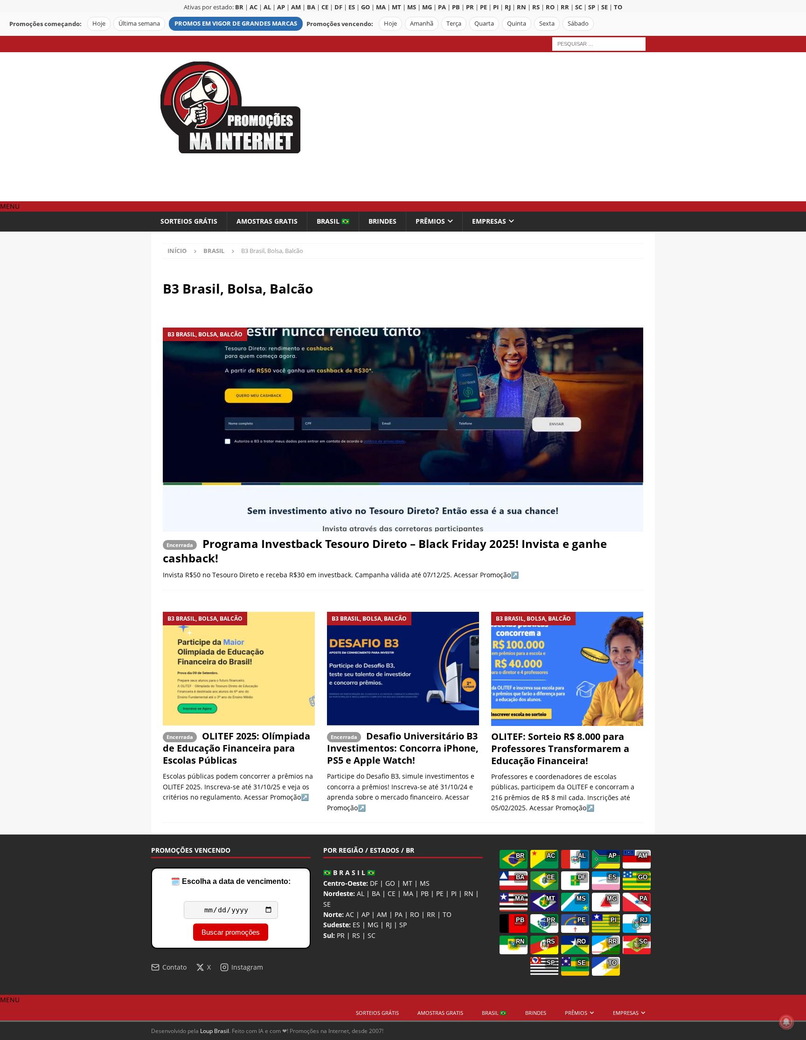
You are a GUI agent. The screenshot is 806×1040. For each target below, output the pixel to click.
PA (399, 914)
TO (447, 914)
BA (376, 893)
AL (360, 893)
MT (407, 883)
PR (341, 935)
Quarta (484, 23)
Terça (453, 23)
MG (373, 924)
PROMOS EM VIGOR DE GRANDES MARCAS (235, 23)
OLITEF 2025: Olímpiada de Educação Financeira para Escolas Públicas (236, 748)
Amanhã (421, 23)
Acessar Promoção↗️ (486, 574)
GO (390, 883)
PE (440, 893)
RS (356, 935)
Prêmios (430, 221)
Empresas (489, 221)
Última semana (139, 23)
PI (454, 893)
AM (382, 914)
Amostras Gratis (267, 221)
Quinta (516, 23)
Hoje (98, 23)
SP (403, 924)
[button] (10, 206)
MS (425, 883)
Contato (174, 967)
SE (327, 904)
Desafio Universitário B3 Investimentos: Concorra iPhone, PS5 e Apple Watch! (403, 748)
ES (356, 924)
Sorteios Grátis (188, 221)
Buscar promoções (231, 932)
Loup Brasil (214, 1031)
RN (468, 893)
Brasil (213, 250)
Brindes (382, 221)
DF (374, 883)
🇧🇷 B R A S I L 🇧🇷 (349, 872)
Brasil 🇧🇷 (333, 221)
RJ (389, 924)
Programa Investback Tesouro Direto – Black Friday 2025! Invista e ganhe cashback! (385, 551)
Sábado (578, 23)
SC (371, 935)
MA (408, 893)
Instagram (247, 967)
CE (392, 893)
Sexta (547, 23)
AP (365, 914)
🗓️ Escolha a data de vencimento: (231, 881)
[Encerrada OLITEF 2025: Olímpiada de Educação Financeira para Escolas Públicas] (239, 669)
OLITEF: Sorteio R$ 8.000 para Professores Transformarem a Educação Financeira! (560, 748)
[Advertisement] (484, 127)
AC (350, 914)
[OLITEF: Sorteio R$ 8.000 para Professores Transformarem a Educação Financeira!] (567, 669)
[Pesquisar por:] (599, 43)
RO (414, 914)
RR (431, 914)
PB (425, 893)
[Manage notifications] (786, 1021)
